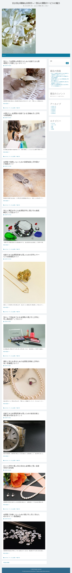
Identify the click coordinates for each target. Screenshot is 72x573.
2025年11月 (53, 106)
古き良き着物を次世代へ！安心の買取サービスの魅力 (36, 3)
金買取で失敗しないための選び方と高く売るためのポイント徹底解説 (21, 515)
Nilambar (48, 571)
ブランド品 (10, 107)
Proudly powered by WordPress (29, 571)
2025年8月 (53, 110)
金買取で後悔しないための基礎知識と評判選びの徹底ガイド (21, 163)
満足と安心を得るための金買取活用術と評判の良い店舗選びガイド (21, 362)
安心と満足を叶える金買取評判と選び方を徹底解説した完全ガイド (21, 211)
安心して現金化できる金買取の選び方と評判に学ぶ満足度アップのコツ (21, 318)
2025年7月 (53, 112)
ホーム (4, 55)
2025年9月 (53, 109)
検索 (51, 61)
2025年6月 (53, 113)
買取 (52, 127)
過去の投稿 (6, 562)
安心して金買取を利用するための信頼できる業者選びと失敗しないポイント (21, 62)
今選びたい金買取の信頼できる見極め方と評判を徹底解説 (21, 114)
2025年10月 (53, 107)
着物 (52, 126)
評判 (19, 107)
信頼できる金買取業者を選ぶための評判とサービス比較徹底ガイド (21, 256)
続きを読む (6, 103)
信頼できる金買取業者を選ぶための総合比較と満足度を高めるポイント (21, 414)
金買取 (14, 107)
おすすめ (6, 107)
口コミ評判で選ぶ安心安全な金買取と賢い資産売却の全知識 (21, 467)
